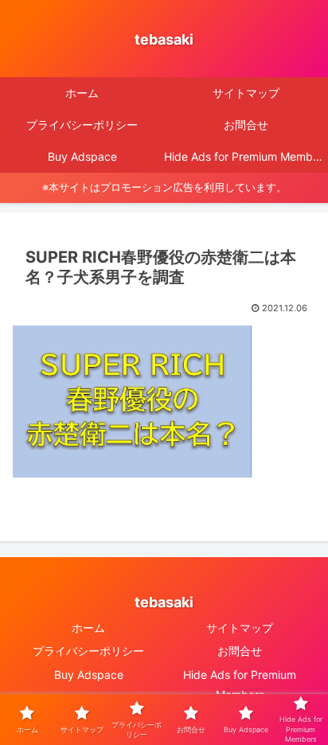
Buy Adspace (88, 674)
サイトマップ (239, 627)
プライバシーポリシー (88, 650)
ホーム (88, 627)
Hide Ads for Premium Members (239, 684)
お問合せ (239, 650)
